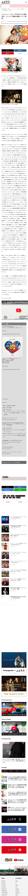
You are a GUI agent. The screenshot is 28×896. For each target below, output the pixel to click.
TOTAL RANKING (5, 892)
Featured (12, 495)
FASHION (17, 889)
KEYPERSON (4, 889)
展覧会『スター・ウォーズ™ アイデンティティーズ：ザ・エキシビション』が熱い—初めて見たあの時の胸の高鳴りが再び (17, 809)
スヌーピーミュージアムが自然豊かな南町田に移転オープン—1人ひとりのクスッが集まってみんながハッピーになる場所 (17, 801)
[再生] (3, 714)
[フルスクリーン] (24, 714)
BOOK (17, 894)
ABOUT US (3, 881)
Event (9, 495)
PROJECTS (4, 885)
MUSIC (17, 885)
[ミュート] (22, 714)
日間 (5, 770)
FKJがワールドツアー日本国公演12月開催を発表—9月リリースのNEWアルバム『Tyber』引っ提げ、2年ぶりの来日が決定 (17, 786)
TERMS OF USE (4, 894)
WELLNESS (18, 892)
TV (16, 883)
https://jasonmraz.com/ (6, 448)
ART (16, 887)
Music (5, 6)
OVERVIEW (4, 883)
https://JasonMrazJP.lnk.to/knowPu (9, 419)
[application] (14, 709)
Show (10, 497)
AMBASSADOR (4, 890)
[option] (7, 871)
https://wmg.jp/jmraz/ (6, 453)
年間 (23, 770)
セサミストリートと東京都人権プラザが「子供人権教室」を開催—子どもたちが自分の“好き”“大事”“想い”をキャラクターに (17, 793)
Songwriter (18, 497)
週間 (11, 770)
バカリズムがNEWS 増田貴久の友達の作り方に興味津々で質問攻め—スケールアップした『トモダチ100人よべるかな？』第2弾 (17, 778)
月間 (17, 770)
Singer (14, 497)
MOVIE (17, 881)
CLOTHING (4, 887)
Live (7, 497)
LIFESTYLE (17, 890)
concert (5, 495)
